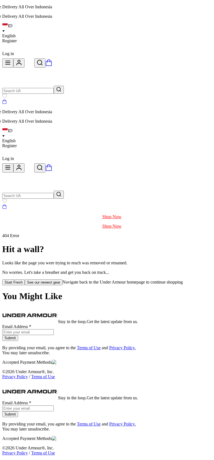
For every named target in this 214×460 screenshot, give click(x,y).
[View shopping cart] (48, 64)
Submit (10, 338)
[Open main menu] (7, 63)
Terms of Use (89, 347)
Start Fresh (13, 282)
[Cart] (4, 102)
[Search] (39, 63)
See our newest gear (43, 282)
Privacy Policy (15, 376)
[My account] (19, 63)
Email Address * (16, 326)
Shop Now (111, 216)
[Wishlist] (4, 96)
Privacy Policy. (122, 347)
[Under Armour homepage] (29, 64)
